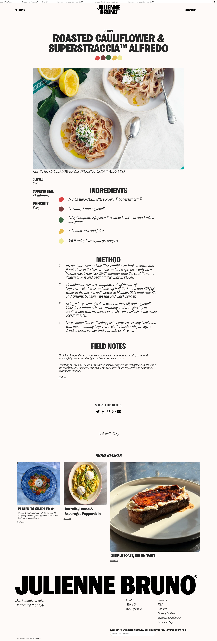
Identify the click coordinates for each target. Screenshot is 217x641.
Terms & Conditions (169, 617)
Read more (21, 522)
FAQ (160, 604)
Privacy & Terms (167, 613)
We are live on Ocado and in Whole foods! (15, 2)
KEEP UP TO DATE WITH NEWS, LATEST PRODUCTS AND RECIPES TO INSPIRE (148, 629)
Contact (162, 609)
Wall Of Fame (134, 609)
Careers (162, 600)
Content (130, 600)
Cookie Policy (165, 622)
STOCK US (190, 10)
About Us (131, 604)
